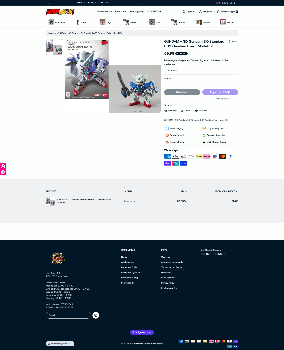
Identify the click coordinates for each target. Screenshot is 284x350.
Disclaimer (166, 272)
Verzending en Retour (171, 267)
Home (51, 33)
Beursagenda (127, 282)
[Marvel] (199, 22)
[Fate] (152, 22)
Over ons (165, 257)
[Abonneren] (95, 315)
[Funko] (78, 22)
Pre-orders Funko (129, 267)
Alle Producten (128, 262)
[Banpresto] (51, 22)
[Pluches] (223, 22)
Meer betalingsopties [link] (220, 99)
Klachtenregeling (169, 288)
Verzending (197, 60)
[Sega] (102, 22)
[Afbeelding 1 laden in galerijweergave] (54, 47)
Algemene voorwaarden (172, 262)
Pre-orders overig (129, 277)
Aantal (167, 78)
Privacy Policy (167, 282)
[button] (188, 11)
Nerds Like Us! (136, 343)
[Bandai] (126, 22)
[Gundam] (174, 22)
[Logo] (58, 259)
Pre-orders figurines (130, 272)
